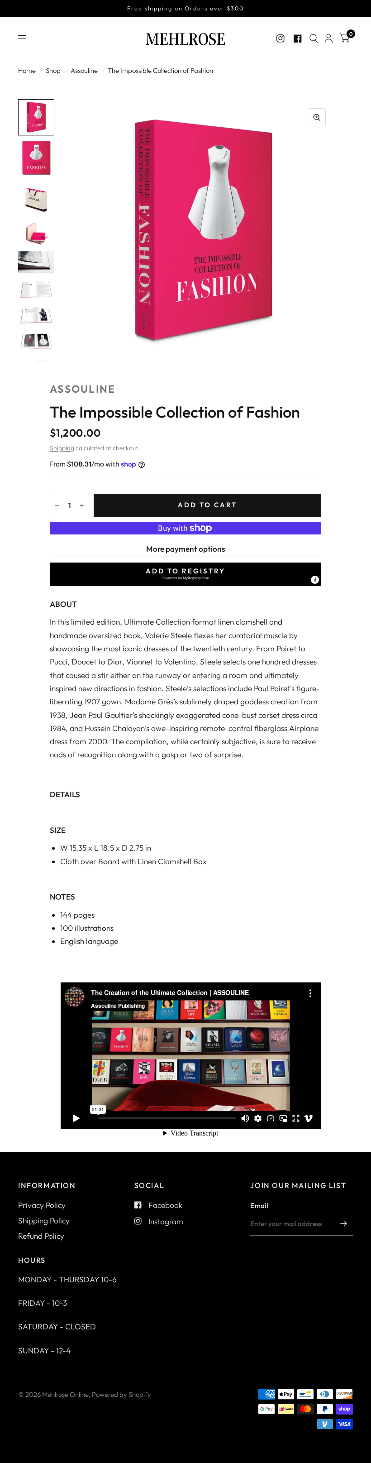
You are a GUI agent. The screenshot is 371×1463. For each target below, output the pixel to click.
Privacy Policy (42, 1205)
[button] (185, 574)
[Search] (313, 38)
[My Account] (328, 38)
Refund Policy (41, 1236)
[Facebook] (297, 38)
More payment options (185, 548)
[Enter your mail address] (344, 1224)
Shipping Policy (44, 1220)
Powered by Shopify (121, 1394)
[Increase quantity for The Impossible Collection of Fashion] (82, 505)
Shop (53, 70)
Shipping (62, 448)
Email (259, 1205)
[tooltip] (315, 580)
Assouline (84, 70)
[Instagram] (280, 38)
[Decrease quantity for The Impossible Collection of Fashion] (57, 505)
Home (27, 70)
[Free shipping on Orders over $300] (185, 9)
